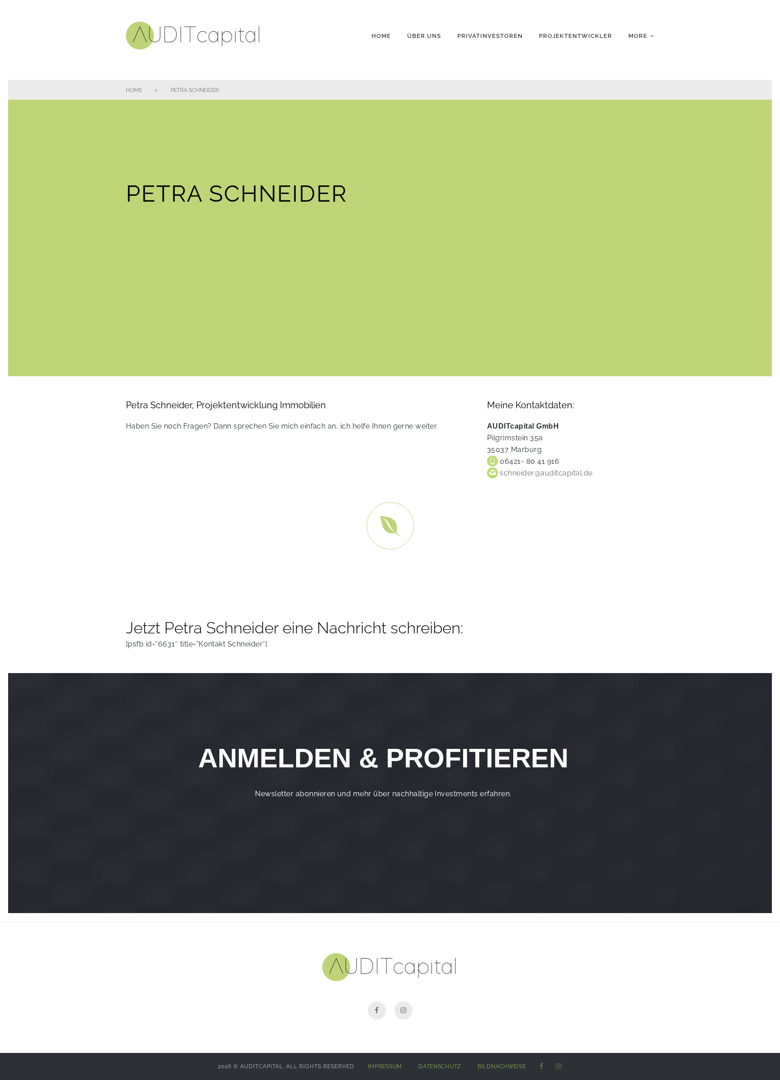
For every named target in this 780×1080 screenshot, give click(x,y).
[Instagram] (404, 1011)
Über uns (424, 35)
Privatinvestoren (490, 35)
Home (381, 35)
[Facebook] (377, 1011)
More (637, 35)
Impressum (385, 1066)
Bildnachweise (502, 1066)
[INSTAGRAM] (559, 1067)
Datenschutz (439, 1066)
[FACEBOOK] (541, 1067)
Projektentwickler (575, 35)
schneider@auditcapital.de (545, 473)
